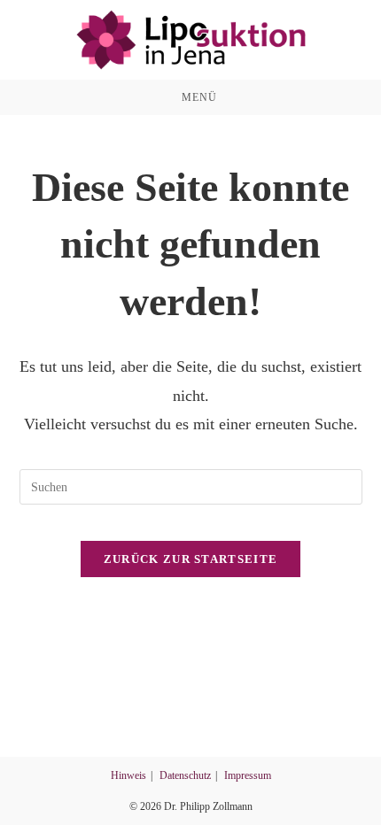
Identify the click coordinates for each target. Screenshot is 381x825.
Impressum (247, 775)
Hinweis (128, 775)
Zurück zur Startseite (190, 559)
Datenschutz (185, 775)
